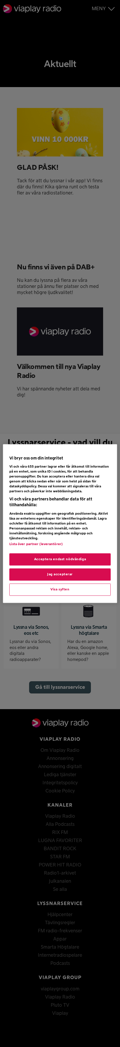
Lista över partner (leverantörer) (36, 544)
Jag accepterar (60, 574)
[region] (60, 523)
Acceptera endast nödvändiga (60, 559)
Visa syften (59, 589)
